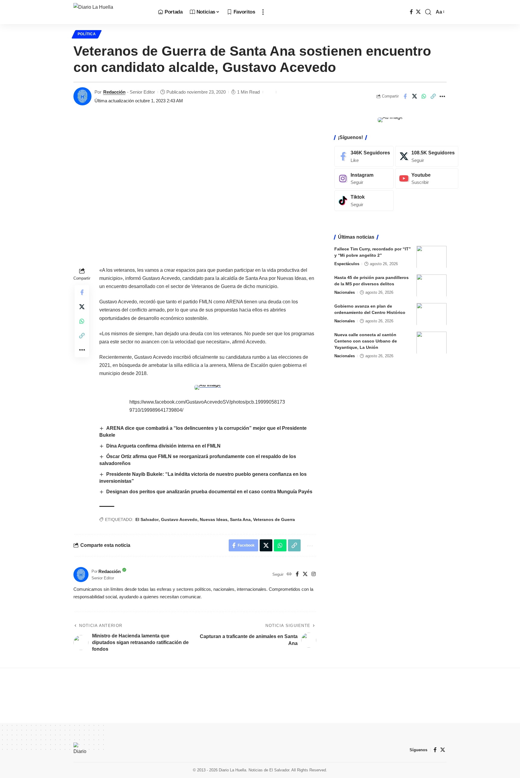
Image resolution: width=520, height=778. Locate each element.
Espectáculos (346, 263)
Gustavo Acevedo (179, 519)
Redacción (114, 92)
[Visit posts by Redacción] (82, 96)
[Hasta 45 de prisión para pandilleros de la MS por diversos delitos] (431, 285)
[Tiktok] (364, 200)
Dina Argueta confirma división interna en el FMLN (163, 445)
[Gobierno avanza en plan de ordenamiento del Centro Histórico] (431, 314)
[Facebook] (411, 12)
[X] (418, 12)
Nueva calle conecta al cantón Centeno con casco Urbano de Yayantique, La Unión (365, 340)
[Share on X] (414, 96)
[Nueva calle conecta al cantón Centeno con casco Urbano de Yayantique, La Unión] (431, 342)
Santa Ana (240, 519)
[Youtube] (426, 178)
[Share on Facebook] (405, 96)
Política (87, 34)
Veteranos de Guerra (274, 519)
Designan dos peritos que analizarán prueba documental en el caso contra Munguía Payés (210, 491)
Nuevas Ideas (214, 519)
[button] (263, 12)
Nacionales (344, 292)
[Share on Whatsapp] (423, 96)
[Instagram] (313, 574)
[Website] (289, 574)
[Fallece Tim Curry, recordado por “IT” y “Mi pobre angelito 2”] (431, 257)
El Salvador (147, 519)
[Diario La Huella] (110, 12)
